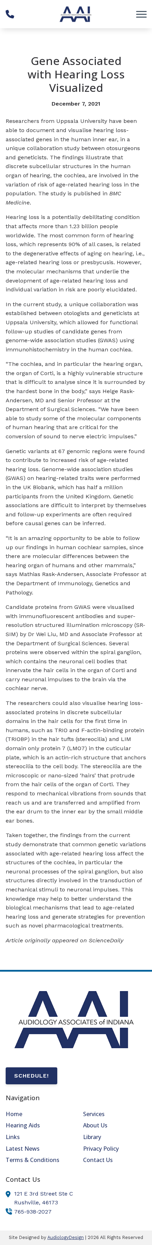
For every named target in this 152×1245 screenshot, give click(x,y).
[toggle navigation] (141, 14)
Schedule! (31, 1075)
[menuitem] (37, 1114)
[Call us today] (10, 14)
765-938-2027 (33, 1211)
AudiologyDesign (65, 1237)
